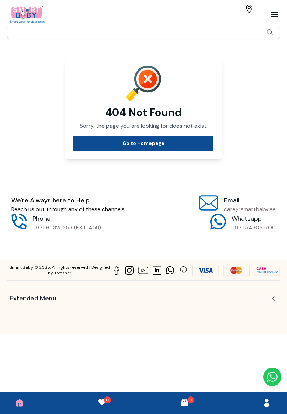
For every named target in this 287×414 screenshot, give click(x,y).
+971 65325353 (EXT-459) (67, 227)
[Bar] (274, 14)
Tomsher (62, 273)
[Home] (19, 402)
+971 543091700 (254, 227)
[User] (266, 402)
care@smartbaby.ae (250, 209)
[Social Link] (116, 270)
